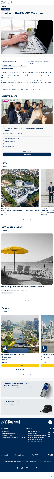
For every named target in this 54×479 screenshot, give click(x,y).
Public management (7, 292)
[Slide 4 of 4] (32, 301)
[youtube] (31, 468)
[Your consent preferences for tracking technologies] (51, 476)
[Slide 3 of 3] (30, 219)
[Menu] (51, 2)
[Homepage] (10, 422)
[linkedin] (27, 468)
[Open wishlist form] (2, 476)
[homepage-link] (6, 2)
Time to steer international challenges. (12, 133)
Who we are (4, 428)
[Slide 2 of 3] (27, 219)
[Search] (48, 2)
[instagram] (36, 468)
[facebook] (17, 468)
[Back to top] (50, 422)
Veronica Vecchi (24, 290)
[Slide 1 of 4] (22, 301)
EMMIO (4, 126)
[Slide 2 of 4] (25, 301)
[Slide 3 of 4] (29, 301)
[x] (22, 468)
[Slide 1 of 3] (24, 219)
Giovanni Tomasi (15, 290)
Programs (29, 428)
